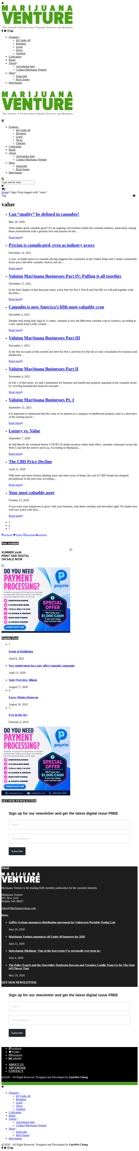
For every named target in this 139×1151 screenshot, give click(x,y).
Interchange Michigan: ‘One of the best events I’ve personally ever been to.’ (55, 950)
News (19, 50)
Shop (12, 72)
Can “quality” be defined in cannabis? (44, 214)
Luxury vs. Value (24, 430)
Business (21, 43)
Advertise (17, 1067)
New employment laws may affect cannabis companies (42, 665)
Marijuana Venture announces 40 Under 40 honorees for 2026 (47, 936)
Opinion (20, 53)
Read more (15, 237)
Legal (19, 46)
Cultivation (15, 56)
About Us (16, 1064)
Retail (12, 59)
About (12, 63)
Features (13, 37)
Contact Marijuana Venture (31, 69)
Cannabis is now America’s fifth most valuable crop (56, 307)
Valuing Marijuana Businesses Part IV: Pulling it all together (65, 276)
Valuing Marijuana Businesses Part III (44, 337)
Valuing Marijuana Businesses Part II (43, 368)
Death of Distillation (21, 651)
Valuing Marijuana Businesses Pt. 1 (41, 399)
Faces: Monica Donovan (23, 697)
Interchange (15, 82)
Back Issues (23, 79)
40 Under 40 (23, 40)
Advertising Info (25, 66)
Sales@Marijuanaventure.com (18, 908)
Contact (16, 1071)
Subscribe (21, 76)
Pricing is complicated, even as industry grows (51, 245)
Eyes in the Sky (18, 714)
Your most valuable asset (31, 492)
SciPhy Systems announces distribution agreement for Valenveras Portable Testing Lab (62, 922)
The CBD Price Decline (30, 461)
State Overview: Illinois (23, 679)
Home (5, 192)
